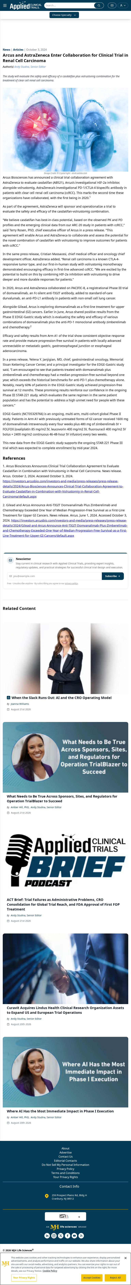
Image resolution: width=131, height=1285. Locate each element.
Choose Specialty (61, 15)
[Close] (125, 1258)
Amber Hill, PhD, (20, 807)
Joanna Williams (20, 703)
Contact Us (66, 1156)
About (65, 1148)
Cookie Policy (50, 1270)
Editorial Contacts (65, 1161)
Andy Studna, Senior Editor (46, 807)
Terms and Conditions (65, 1173)
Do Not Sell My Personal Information (65, 1165)
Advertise (66, 1152)
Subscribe (111, 576)
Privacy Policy (65, 1169)
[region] (65, 1269)
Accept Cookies (91, 1277)
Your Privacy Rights (65, 1177)
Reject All (115, 1277)
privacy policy (71, 583)
